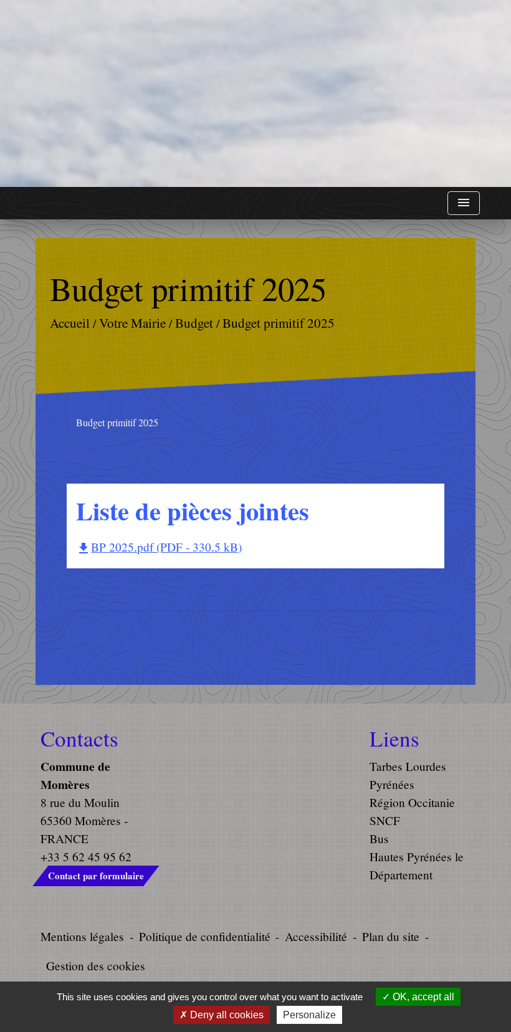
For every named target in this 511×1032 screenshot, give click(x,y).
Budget (194, 323)
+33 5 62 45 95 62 (86, 856)
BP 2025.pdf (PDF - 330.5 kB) (159, 547)
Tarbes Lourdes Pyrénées (408, 775)
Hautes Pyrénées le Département (417, 865)
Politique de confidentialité (204, 936)
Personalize (309, 1015)
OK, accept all (422, 996)
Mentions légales (82, 936)
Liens (394, 738)
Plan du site (390, 936)
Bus (379, 838)
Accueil (70, 323)
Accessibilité (316, 936)
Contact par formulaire (96, 875)
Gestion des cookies (95, 965)
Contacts (79, 738)
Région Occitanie (412, 802)
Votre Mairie (132, 323)
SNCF (385, 820)
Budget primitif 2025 (278, 323)
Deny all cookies (226, 1015)
